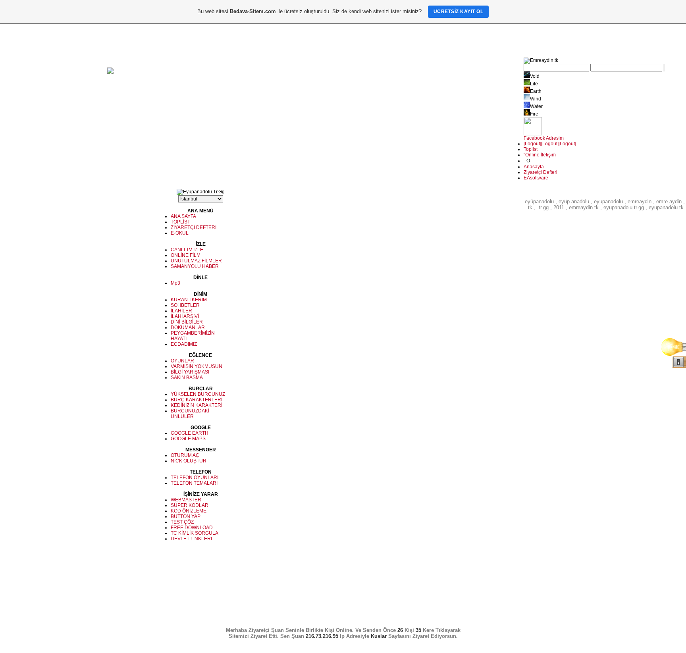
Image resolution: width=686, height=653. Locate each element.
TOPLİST (180, 222)
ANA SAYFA (183, 216)
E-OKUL (180, 233)
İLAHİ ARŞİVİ (185, 316)
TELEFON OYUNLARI (194, 477)
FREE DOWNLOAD (192, 527)
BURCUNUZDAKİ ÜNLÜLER (190, 413)
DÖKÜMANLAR (188, 327)
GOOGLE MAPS (188, 438)
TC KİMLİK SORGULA (194, 533)
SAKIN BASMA (187, 377)
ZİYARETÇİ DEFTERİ (193, 227)
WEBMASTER (186, 500)
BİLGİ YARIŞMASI (190, 372)
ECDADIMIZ (184, 344)
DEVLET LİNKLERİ (191, 538)
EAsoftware (536, 178)
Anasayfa (534, 167)
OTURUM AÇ (185, 455)
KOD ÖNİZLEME (188, 511)
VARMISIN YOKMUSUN (196, 366)
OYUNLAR (182, 361)
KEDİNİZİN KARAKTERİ (196, 405)
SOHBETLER (185, 305)
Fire (534, 114)
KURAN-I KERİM (189, 299)
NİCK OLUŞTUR (188, 461)
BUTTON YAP (185, 516)
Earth (535, 91)
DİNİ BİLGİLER (187, 322)
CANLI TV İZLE (187, 249)
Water (536, 106)
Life (534, 84)
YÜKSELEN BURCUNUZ (198, 394)
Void (535, 76)
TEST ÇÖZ (182, 522)
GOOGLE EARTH (189, 433)
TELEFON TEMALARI (194, 483)
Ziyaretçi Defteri (540, 172)
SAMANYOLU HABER (195, 266)
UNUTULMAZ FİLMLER (196, 261)
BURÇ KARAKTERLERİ (196, 400)
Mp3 (175, 283)
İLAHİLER (181, 311)
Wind (535, 99)
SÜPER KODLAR (189, 505)
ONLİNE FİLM (185, 255)
